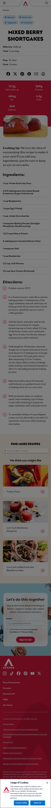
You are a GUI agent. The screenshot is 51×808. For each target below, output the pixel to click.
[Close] (47, 782)
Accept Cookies (21, 803)
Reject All (37, 803)
